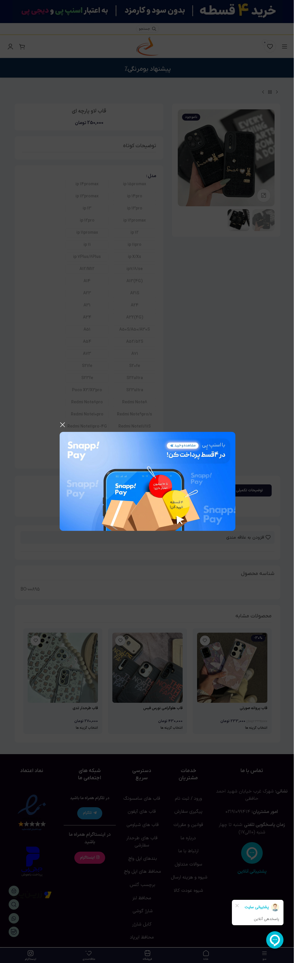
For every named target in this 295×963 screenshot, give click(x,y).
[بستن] (62, 424)
